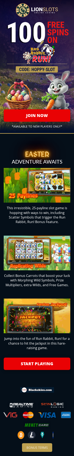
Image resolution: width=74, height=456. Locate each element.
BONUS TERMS (37, 447)
